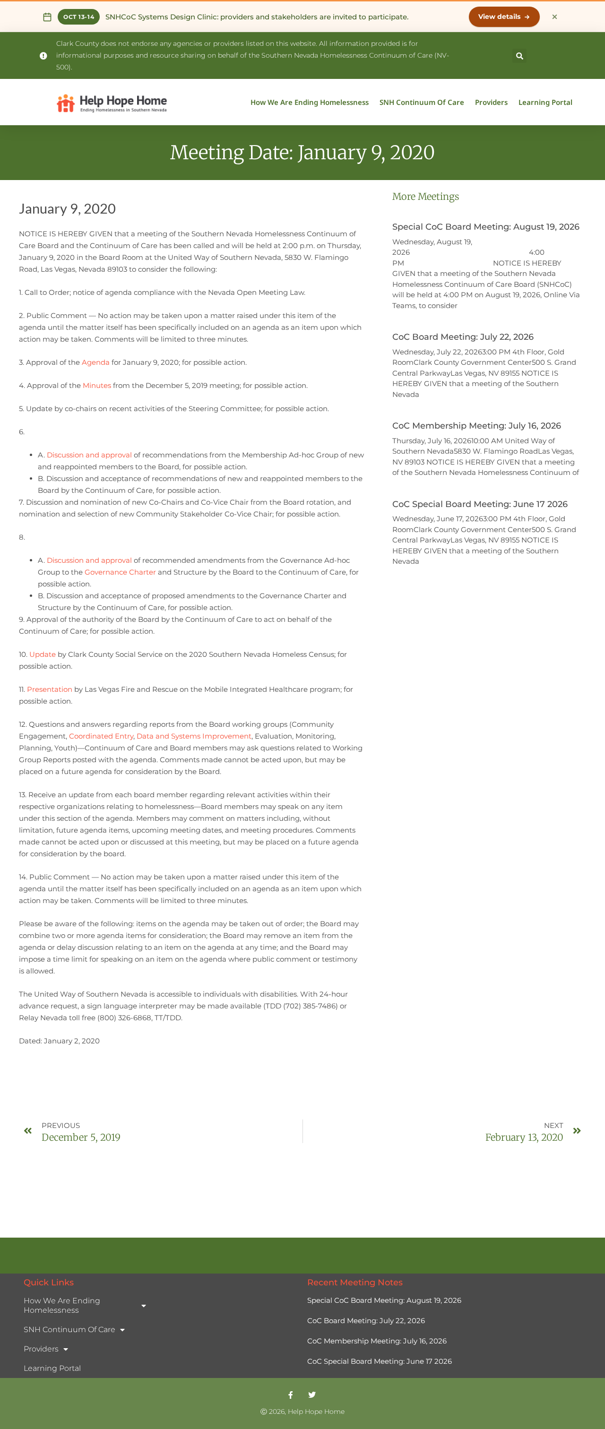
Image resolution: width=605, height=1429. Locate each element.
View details (499, 16)
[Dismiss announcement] (554, 17)
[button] (519, 56)
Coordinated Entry (101, 736)
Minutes (97, 385)
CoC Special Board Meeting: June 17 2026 (481, 504)
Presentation (49, 689)
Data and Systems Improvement (194, 736)
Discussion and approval (89, 454)
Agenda (96, 362)
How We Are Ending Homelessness (310, 102)
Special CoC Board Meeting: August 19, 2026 (485, 227)
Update (42, 654)
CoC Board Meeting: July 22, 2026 (463, 337)
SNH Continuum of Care (422, 102)
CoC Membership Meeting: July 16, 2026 (476, 426)
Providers (491, 102)
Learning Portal (545, 102)
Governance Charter (120, 572)
